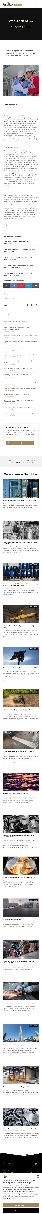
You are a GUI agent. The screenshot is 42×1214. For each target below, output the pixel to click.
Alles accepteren (21, 1205)
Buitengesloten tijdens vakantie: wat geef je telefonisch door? (20, 341)
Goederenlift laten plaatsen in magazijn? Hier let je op (19, 500)
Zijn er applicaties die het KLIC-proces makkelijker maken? (21, 274)
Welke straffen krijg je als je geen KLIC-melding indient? (21, 258)
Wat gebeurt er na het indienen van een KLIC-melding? (21, 250)
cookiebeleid (21, 1196)
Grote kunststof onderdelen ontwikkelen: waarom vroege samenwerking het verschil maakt (21, 584)
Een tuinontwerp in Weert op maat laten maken (18, 368)
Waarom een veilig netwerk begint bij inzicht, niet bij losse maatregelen (19, 400)
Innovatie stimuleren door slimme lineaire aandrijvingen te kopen (20, 542)
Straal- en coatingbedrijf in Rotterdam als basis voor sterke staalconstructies (19, 752)
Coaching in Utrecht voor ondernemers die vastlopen (20, 388)
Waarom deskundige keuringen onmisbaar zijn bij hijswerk (18, 626)
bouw (12, 298)
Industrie (27, 27)
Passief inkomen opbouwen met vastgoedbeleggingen (20, 382)
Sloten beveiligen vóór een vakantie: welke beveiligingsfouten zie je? (16, 328)
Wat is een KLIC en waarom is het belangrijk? (21, 242)
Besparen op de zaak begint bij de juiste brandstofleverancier (16, 375)
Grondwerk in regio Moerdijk (12, 919)
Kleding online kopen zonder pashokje (15, 348)
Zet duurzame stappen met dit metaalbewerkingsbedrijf (20, 1003)
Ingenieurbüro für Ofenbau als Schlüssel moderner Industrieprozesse (18, 836)
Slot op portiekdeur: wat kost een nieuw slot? (17, 321)
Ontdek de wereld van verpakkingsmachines (17, 1087)
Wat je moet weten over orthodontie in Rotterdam (19, 407)
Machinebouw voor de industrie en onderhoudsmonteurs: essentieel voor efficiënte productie (21, 1129)
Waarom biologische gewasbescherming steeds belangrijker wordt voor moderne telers (18, 710)
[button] (38, 1177)
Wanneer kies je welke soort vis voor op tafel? (17, 394)
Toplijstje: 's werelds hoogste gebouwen (15, 1045)
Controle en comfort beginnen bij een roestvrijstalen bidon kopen (20, 361)
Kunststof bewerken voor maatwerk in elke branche (19, 877)
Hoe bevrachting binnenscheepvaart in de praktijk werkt (21, 414)
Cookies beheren (21, 1211)
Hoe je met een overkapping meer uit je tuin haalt (19, 355)
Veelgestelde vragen (12, 108)
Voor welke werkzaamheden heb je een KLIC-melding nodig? (21, 266)
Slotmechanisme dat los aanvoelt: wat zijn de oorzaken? (21, 335)
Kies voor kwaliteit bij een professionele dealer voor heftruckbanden (19, 961)
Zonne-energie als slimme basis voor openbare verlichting (21, 668)
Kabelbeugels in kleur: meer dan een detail (16, 793)
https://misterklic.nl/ (11, 225)
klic (16, 298)
